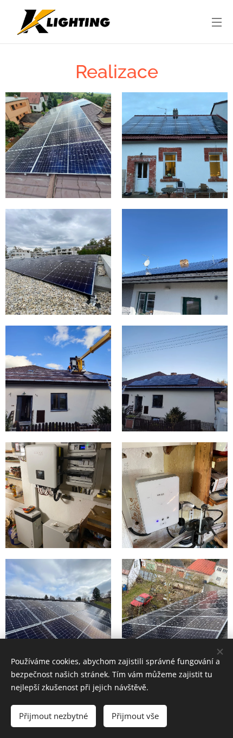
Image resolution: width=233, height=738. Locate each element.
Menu (217, 22)
